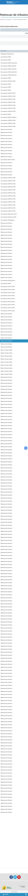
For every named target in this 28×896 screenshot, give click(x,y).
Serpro (15, 891)
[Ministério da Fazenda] (22, 887)
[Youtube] (19, 877)
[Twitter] (15, 877)
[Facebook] (11, 877)
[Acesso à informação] (6, 888)
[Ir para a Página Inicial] (14, 2)
